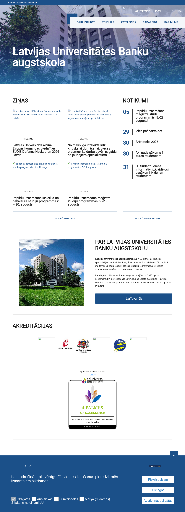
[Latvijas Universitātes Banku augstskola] (16, 16)
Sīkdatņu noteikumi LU (27, 502)
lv (179, 11)
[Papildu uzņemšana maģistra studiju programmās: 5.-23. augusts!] (92, 174)
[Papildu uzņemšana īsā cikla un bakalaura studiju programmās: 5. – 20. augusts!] (37, 174)
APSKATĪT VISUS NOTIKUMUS (147, 218)
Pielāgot (158, 490)
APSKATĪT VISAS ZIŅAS (65, 218)
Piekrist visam (158, 479)
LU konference (141, 11)
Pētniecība (128, 22)
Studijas (108, 22)
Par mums (171, 22)
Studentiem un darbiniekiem (21, 2)
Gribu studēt (86, 22)
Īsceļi (158, 11)
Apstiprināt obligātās (158, 500)
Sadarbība (150, 22)
